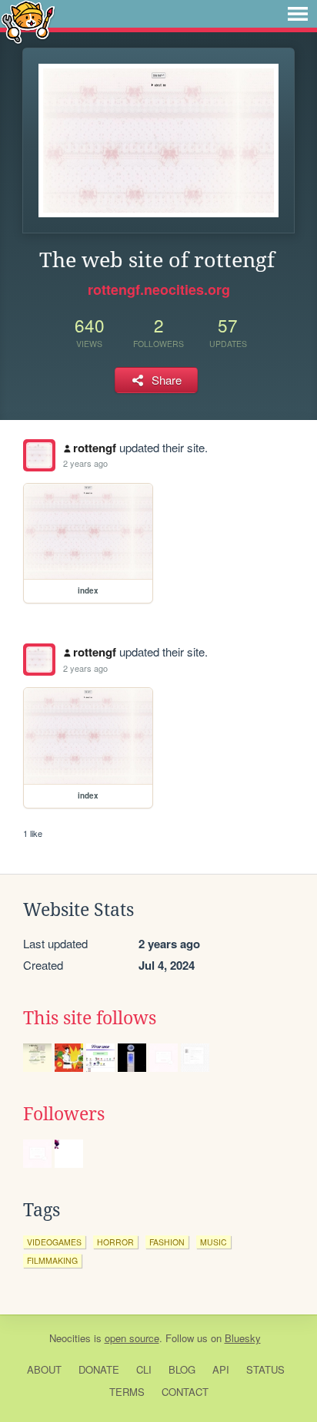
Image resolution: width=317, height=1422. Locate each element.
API (220, 1369)
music (213, 1242)
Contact (185, 1391)
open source (132, 1338)
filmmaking (52, 1260)
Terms (127, 1391)
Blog (182, 1369)
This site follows (89, 1018)
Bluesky (243, 1338)
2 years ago (85, 463)
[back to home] (28, 21)
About (44, 1369)
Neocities (70, 1338)
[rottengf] (39, 455)
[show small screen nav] (298, 14)
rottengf (94, 447)
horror (115, 1242)
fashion (167, 1242)
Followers (64, 1114)
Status (265, 1369)
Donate (98, 1369)
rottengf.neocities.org (159, 289)
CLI (144, 1369)
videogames (54, 1242)
